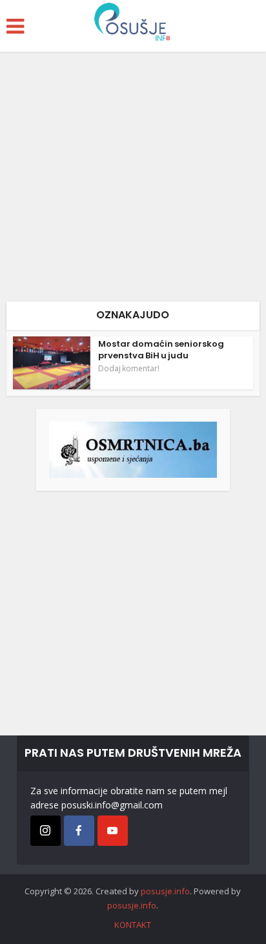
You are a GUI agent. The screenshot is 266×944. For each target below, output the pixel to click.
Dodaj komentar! (128, 369)
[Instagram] (45, 831)
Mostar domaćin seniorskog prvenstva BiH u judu (161, 350)
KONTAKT (132, 924)
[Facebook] (79, 831)
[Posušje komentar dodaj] (133, 448)
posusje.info (165, 891)
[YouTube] (112, 831)
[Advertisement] (133, 181)
